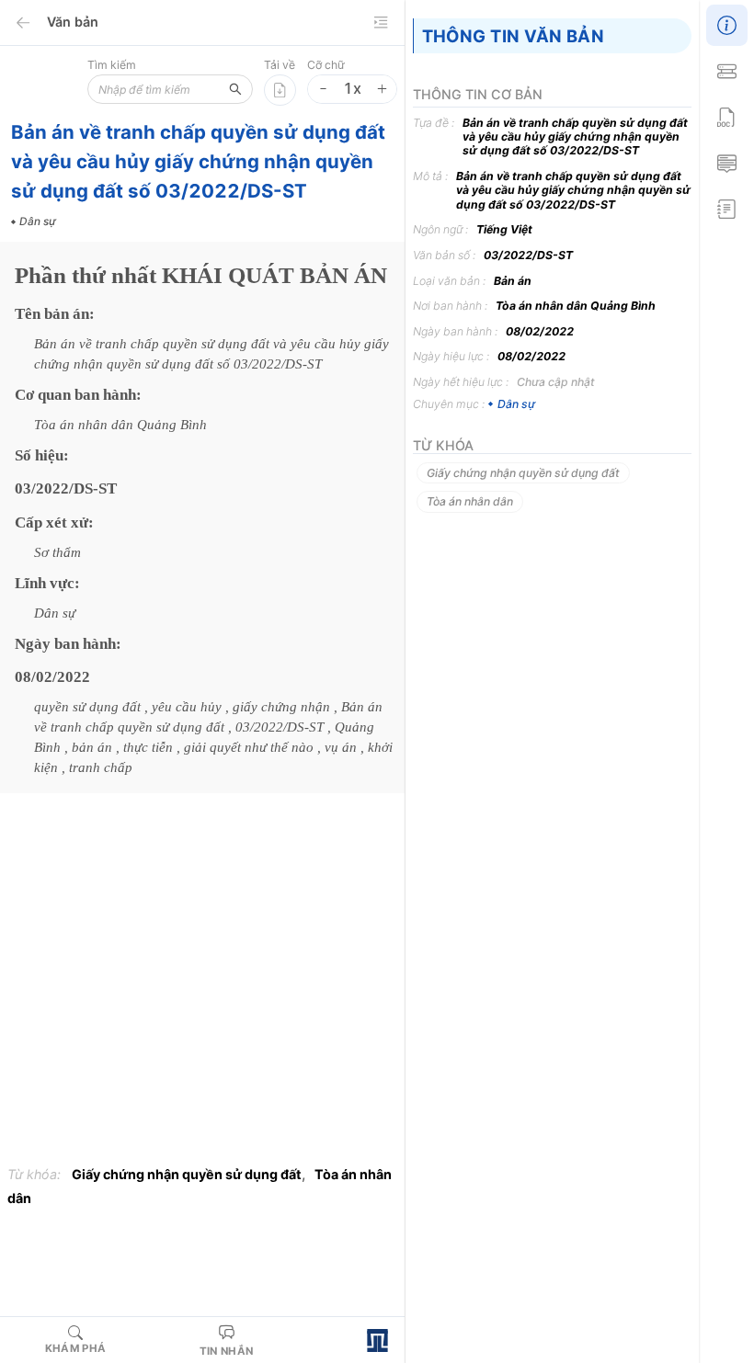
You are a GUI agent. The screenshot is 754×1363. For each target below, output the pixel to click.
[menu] (726, 115)
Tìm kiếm (111, 65)
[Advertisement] (202, 984)
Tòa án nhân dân (470, 501)
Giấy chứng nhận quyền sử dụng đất (187, 1174)
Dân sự (515, 404)
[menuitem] (726, 23)
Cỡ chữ (326, 65)
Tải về (279, 65)
